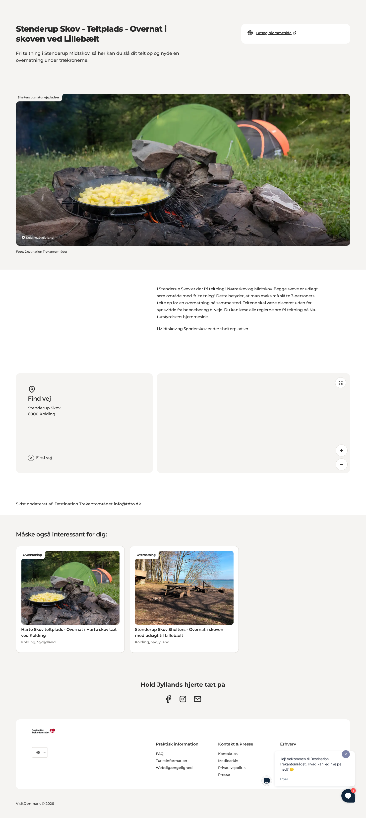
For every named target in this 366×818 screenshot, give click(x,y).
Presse (224, 774)
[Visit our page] (183, 699)
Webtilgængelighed (174, 767)
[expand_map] (340, 382)
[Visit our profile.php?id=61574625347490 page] (168, 699)
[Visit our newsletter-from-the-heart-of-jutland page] (197, 699)
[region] (253, 423)
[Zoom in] (342, 450)
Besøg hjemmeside (274, 33)
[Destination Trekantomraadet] (43, 731)
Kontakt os (228, 753)
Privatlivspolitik (232, 767)
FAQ (160, 753)
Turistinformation (171, 760)
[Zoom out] (342, 464)
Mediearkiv (228, 760)
